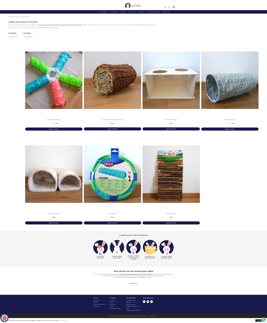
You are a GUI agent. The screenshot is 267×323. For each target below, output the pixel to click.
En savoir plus (133, 283)
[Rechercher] (166, 7)
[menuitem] (15, 37)
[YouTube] (151, 301)
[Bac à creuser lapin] (171, 80)
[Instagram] (148, 301)
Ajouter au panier (54, 129)
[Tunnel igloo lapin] (230, 80)
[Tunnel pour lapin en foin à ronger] (112, 80)
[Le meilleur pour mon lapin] (100, 248)
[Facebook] (144, 301)
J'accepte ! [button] (260, 320)
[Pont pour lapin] (171, 174)
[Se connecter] (169, 7)
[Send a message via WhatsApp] (263, 319)
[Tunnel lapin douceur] (53, 174)
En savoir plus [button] (63, 320)
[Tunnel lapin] (112, 174)
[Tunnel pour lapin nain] (53, 80)
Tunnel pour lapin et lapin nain (22, 16)
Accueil (10, 16)
